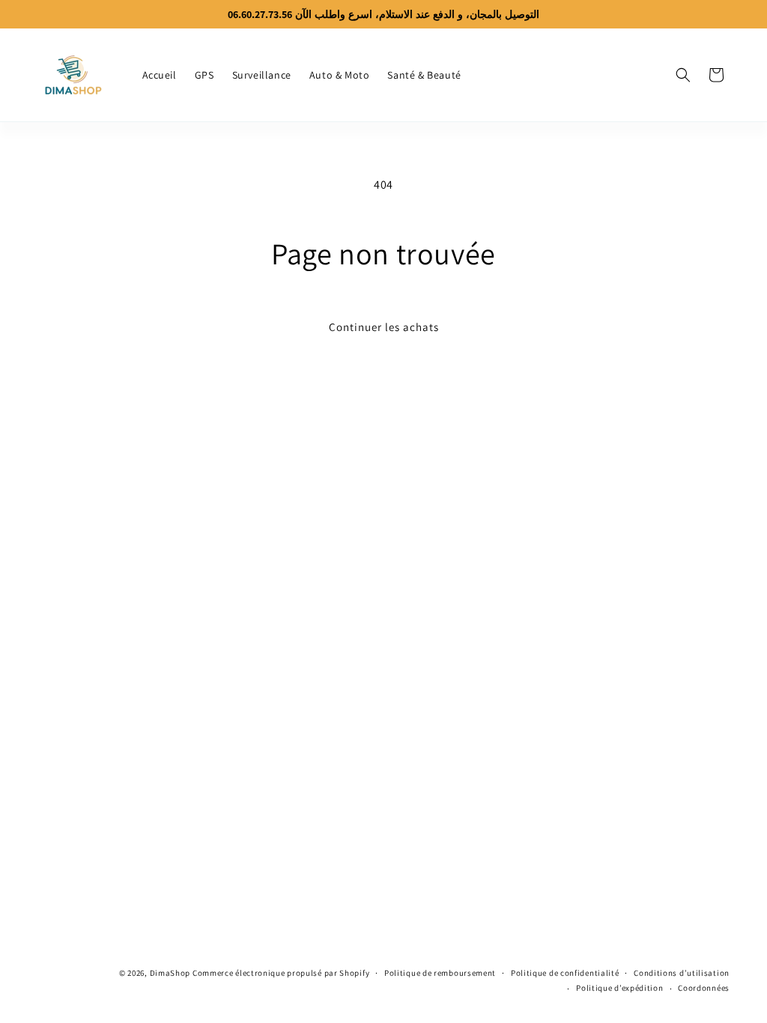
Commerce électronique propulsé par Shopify (280, 973)
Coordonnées (704, 988)
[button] (683, 74)
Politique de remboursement (440, 973)
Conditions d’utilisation (682, 973)
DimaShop (170, 973)
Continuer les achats (384, 327)
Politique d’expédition (619, 988)
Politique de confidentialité (565, 973)
